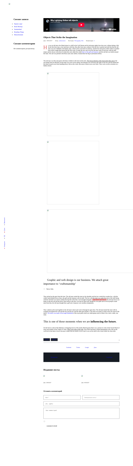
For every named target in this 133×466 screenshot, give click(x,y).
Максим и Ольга (57, 452)
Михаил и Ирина (79, 452)
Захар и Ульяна (26, 452)
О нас (44, 6)
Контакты (54, 6)
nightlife (54, 339)
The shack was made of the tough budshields (60, 313)
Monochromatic (18, 35)
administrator (62, 40)
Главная (40, 6)
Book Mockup (18, 26)
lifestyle (47, 339)
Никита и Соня (90, 452)
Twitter (78, 347)
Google (87, 347)
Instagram (4, 244)
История (36, 452)
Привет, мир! (18, 24)
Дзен (4, 229)
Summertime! (18, 29)
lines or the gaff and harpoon (90, 52)
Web (82, 40)
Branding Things (19, 32)
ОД (4, 236)
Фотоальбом (49, 6)
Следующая (109, 357)
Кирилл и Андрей (46, 452)
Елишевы (17, 452)
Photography (77, 40)
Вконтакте (4, 220)
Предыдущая (54, 357)
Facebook (68, 347)
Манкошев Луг (68, 452)
